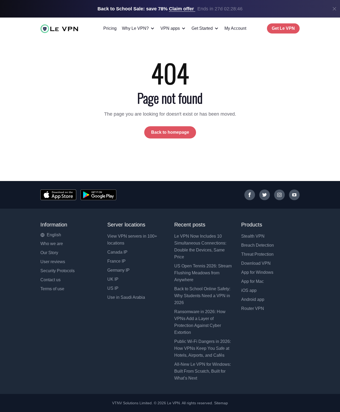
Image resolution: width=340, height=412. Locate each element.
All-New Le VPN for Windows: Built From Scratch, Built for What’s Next (202, 371)
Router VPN (252, 308)
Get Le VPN (283, 28)
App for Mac (252, 281)
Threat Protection (257, 254)
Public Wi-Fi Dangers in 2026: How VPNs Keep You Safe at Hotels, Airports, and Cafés (202, 348)
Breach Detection (257, 245)
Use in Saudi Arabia (126, 297)
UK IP (112, 279)
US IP (112, 288)
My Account (235, 28)
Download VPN (256, 263)
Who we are (51, 243)
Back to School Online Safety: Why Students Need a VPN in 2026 (202, 296)
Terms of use (52, 289)
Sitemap (221, 403)
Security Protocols (57, 270)
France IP (116, 261)
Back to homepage (170, 132)
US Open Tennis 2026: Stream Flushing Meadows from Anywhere (203, 273)
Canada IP (117, 252)
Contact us (50, 280)
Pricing (110, 28)
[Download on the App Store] (58, 195)
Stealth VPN (253, 236)
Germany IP (118, 270)
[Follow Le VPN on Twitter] (264, 195)
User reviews (52, 261)
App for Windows (257, 272)
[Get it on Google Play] (98, 195)
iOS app (249, 290)
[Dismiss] (334, 8)
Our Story (49, 252)
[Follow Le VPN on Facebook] (249, 195)
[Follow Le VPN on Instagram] (279, 195)
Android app (252, 299)
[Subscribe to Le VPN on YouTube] (294, 195)
